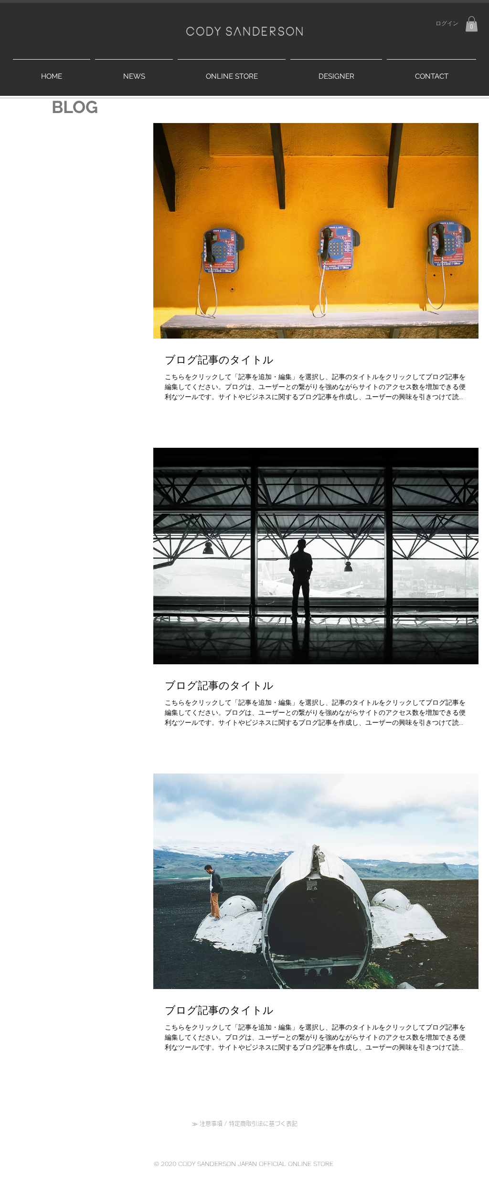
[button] (471, 23)
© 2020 (166, 1163)
